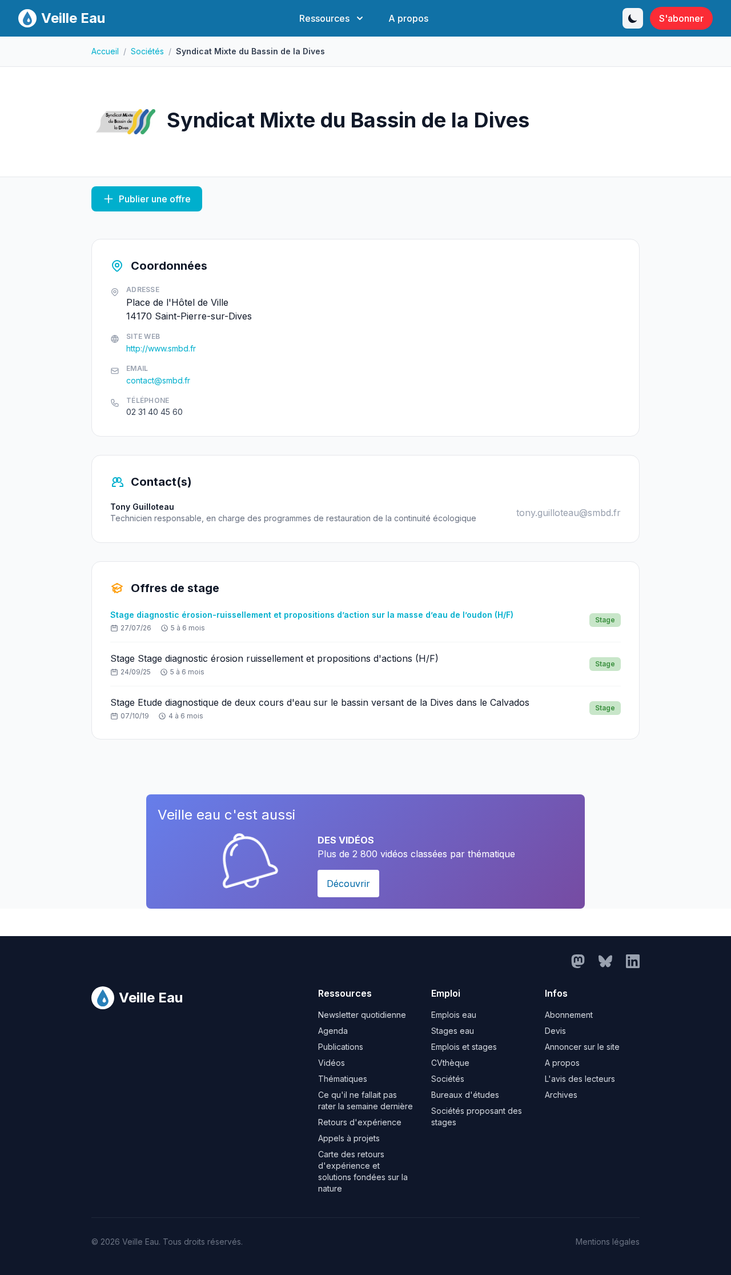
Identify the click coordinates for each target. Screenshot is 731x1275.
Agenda (333, 1031)
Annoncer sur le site (582, 1047)
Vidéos (331, 1063)
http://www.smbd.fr (161, 348)
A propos (408, 18)
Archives (561, 1095)
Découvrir (348, 883)
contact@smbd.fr (158, 380)
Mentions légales (608, 1241)
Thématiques (342, 1079)
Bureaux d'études (465, 1095)
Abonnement (569, 1015)
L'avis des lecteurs (580, 1079)
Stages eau (452, 1031)
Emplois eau (453, 1015)
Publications (340, 1047)
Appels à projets (349, 1138)
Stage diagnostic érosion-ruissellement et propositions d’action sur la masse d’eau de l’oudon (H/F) (311, 614)
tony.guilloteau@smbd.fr (568, 512)
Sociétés (147, 51)
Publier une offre (155, 199)
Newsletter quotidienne (362, 1015)
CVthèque (450, 1063)
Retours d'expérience (359, 1122)
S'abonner (681, 18)
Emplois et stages (464, 1047)
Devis (555, 1031)
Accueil (105, 51)
